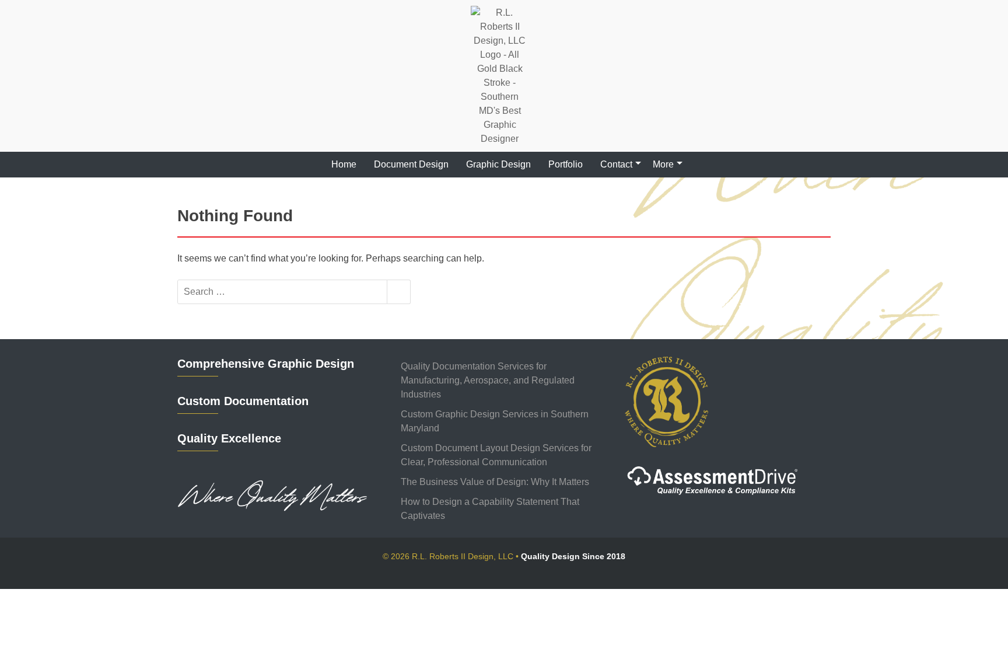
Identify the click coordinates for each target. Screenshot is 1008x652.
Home (343, 164)
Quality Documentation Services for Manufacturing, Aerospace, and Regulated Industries (488, 380)
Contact (616, 164)
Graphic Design (498, 164)
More (663, 164)
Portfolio (565, 164)
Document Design (411, 164)
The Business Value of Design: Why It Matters (495, 482)
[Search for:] (282, 292)
